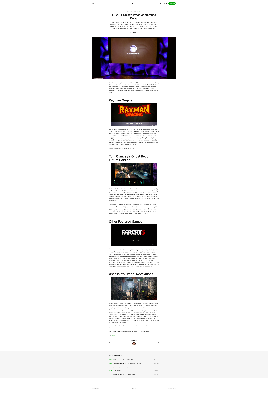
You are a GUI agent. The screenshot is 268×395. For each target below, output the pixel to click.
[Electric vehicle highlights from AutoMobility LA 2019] (134, 363)
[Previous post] (110, 343)
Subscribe (172, 3)
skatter (134, 3)
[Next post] (158, 343)
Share (133, 32)
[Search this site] (161, 3)
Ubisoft (114, 335)
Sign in (165, 3)
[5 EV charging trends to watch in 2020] (134, 360)
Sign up (134, 388)
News (140, 11)
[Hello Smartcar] (134, 370)
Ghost (174, 388)
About (93, 3)
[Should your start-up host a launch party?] (134, 374)
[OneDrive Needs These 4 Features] (134, 367)
